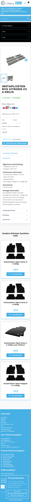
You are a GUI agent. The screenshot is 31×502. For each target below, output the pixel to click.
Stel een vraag (5, 445)
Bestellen (3, 419)
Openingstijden (5, 438)
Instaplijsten (10, 10)
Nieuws (3, 443)
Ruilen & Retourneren (7, 424)
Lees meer (17, 491)
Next (26, 60)
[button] (18, 3)
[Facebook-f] (3, 487)
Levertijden (4, 417)
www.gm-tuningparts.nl (13, 447)
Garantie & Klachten (6, 427)
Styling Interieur (10, 8)
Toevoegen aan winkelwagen (16, 143)
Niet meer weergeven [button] (17, 495)
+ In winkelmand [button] (16, 274)
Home (2, 8)
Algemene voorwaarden (8, 431)
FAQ (2, 426)
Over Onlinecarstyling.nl (8, 442)
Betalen (3, 421)
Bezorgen (3, 422)
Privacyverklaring (6, 429)
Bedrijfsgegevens (6, 440)
